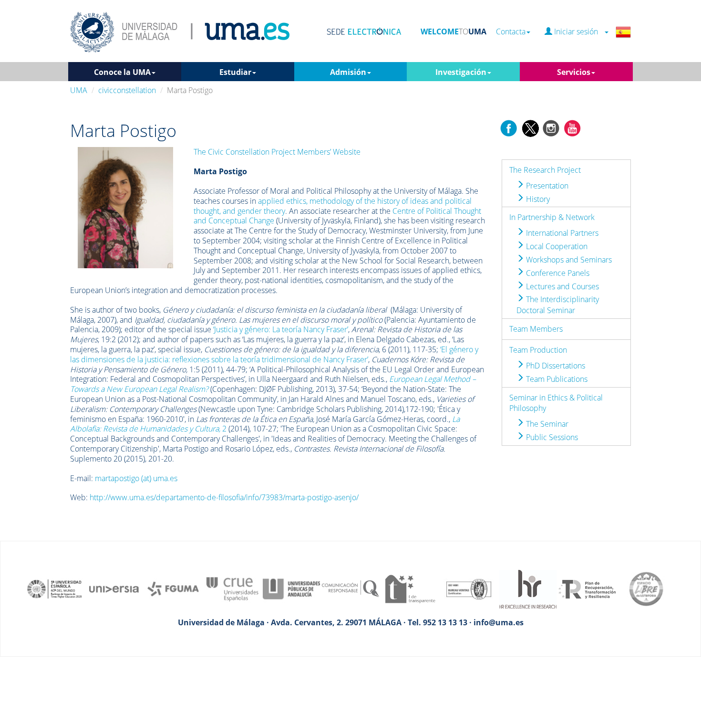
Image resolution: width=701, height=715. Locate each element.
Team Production (538, 350)
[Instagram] (551, 127)
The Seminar (546, 424)
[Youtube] (572, 127)
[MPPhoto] (125, 206)
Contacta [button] (511, 32)
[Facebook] (508, 127)
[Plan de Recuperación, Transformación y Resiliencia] (587, 588)
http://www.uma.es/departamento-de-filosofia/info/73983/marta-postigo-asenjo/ (224, 497)
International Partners (561, 233)
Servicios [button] (573, 72)
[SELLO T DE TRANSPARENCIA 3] (409, 588)
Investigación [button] (460, 72)
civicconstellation (127, 90)
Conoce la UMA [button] (122, 72)
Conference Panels (556, 273)
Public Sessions (551, 437)
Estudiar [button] (235, 72)
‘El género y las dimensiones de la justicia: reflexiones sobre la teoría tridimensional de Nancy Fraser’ (274, 354)
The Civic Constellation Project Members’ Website (277, 152)
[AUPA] (291, 588)
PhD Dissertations (554, 365)
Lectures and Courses (561, 286)
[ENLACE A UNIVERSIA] (114, 588)
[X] (530, 127)
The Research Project (545, 170)
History (537, 199)
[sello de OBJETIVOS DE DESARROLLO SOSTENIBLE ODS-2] (54, 588)
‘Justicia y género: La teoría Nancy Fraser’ (280, 329)
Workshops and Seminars (568, 259)
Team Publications (556, 379)
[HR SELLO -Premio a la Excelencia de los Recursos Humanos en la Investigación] (528, 588)
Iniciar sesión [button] (578, 32)
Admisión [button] (348, 72)
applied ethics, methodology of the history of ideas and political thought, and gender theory (333, 206)
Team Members (536, 329)
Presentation (546, 185)
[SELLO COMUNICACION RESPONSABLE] (350, 588)
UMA (78, 90)
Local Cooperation (556, 246)
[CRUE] (232, 588)
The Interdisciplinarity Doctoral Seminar (557, 304)
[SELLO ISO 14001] (468, 588)
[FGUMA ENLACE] (173, 588)
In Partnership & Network (552, 217)
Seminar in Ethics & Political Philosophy (556, 403)
